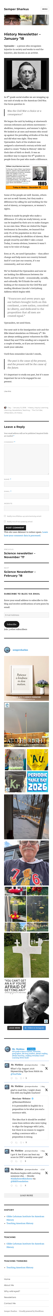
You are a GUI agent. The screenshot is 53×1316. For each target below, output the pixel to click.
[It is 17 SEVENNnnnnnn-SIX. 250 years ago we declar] (26, 863)
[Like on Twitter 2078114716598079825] (21, 1186)
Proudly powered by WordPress (31, 1311)
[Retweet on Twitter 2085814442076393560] (17, 1078)
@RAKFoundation (19, 1181)
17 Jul (42, 1169)
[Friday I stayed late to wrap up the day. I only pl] (26, 724)
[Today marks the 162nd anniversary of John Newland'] (26, 770)
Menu (45, 9)
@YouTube (16, 1074)
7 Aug (43, 1065)
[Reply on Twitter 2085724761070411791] (12, 1143)
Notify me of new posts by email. (20, 522)
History (31, 408)
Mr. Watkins (17, 1065)
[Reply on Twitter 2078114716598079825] (12, 1186)
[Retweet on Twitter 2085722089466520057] (17, 1161)
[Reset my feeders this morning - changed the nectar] (26, 909)
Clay (9, 408)
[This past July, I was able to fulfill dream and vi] (26, 955)
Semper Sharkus (16, 9)
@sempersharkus (31, 1065)
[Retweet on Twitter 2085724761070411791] (17, 1143)
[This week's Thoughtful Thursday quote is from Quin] (26, 1001)
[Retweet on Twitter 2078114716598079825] (17, 1186)
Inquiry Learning (41, 408)
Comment (9, 442)
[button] (21, 82)
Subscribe (11, 624)
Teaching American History (20, 1223)
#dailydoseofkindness (21, 1178)
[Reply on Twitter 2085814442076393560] (12, 1078)
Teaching (26, 410)
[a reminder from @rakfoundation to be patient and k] (26, 678)
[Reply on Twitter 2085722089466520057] (12, 1161)
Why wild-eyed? (12, 1291)
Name (7, 479)
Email (7, 491)
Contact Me (10, 1303)
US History (18, 413)
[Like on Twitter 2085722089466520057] (21, 1161)
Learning (7, 410)
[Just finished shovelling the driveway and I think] (26, 816)
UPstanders (8, 413)
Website (8, 503)
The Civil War (37, 410)
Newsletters (17, 410)
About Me (9, 1285)
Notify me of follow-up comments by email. (24, 516)
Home (7, 1279)
